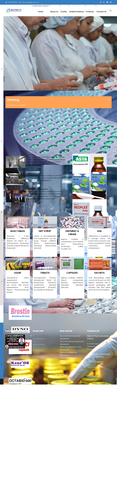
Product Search (39, 339)
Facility (64, 11)
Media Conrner (39, 345)
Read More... (33, 169)
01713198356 (12, 2)
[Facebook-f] (100, 2)
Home (40, 11)
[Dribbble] (111, 2)
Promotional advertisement (44, 360)
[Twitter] (104, 2)
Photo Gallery (38, 350)
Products (90, 11)
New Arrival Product (40, 356)
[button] (110, 10)
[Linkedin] (107, 2)
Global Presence (76, 11)
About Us (54, 11)
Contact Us (101, 11)
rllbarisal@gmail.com (30, 2)
